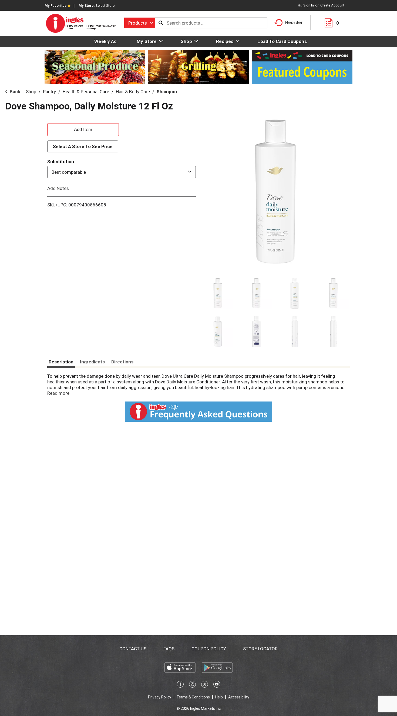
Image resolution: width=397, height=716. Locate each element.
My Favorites (55, 6)
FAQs (168, 648)
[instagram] (192, 685)
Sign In (308, 5)
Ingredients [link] (92, 361)
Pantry (49, 91)
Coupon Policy (208, 648)
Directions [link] (122, 361)
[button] (217, 293)
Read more (58, 393)
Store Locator (260, 648)
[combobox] (139, 23)
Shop (31, 91)
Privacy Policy (159, 697)
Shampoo (167, 91)
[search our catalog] (161, 23)
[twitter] (204, 685)
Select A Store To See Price (83, 146)
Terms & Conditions (193, 697)
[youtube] (216, 685)
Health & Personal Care (86, 91)
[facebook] (180, 685)
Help (219, 697)
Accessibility (238, 697)
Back (14, 91)
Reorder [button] (294, 22)
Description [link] (61, 361)
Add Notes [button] (58, 188)
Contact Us (132, 648)
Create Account (332, 5)
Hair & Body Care (133, 91)
